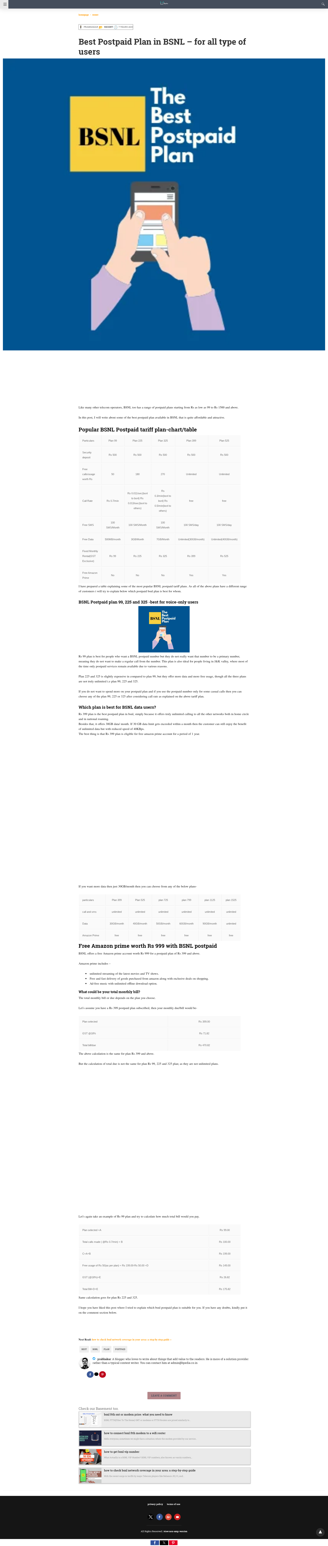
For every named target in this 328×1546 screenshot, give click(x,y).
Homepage (84, 14)
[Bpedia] (164, 1)
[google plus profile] (168, 1517)
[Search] (322, 4)
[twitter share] (96, 1374)
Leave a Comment (164, 1395)
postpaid (120, 1349)
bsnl (95, 1349)
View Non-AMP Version (175, 1531)
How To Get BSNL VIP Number (121, 1451)
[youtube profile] (177, 1517)
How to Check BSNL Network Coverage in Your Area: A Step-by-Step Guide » (132, 1339)
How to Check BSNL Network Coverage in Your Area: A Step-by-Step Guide (150, 1470)
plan (106, 1349)
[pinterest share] (102, 1374)
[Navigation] (4, 4)
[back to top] (320, 1532)
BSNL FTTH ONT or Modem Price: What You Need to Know (138, 1414)
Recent (95, 14)
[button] (155, 1542)
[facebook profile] (159, 1517)
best (84, 1349)
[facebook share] (90, 1374)
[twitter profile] (150, 1517)
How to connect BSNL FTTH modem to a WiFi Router (135, 1433)
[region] (164, 378)
